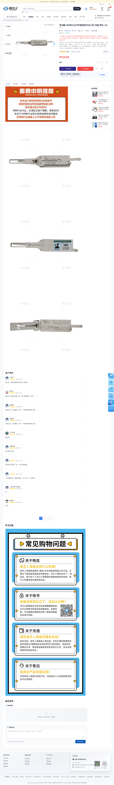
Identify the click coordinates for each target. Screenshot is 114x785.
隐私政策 (5, 763)
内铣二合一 (21, 20)
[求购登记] (111, 396)
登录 (109, 4)
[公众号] (111, 409)
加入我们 (5, 760)
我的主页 (48, 758)
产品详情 (7, 84)
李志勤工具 (67, 30)
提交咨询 (81, 741)
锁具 (23, 12)
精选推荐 (63, 17)
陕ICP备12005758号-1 (58, 782)
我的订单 (48, 761)
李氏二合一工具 (65, 776)
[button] (54, 43)
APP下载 (82, 17)
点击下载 (73, 1)
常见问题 (23, 84)
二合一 (26, 12)
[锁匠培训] (111, 389)
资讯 (75, 17)
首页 (24, 17)
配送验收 (27, 761)
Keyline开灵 (56, 776)
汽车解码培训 (81, 776)
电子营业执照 (84, 782)
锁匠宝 (22, 776)
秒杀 (37, 17)
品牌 (42, 17)
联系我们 (27, 764)
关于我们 (5, 758)
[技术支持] (111, 383)
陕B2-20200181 (76, 782)
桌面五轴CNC (98, 776)
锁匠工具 (9, 20)
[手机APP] (111, 402)
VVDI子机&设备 (47, 776)
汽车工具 (15, 20)
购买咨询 (31, 84)
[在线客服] (111, 376)
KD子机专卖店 (37, 776)
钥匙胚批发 (90, 776)
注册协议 (5, 766)
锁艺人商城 (15, 776)
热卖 (70, 17)
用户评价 (15, 84)
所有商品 (31, 17)
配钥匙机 (73, 776)
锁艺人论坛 (28, 776)
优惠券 (49, 17)
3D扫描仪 (106, 776)
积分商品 (56, 17)
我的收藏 (48, 764)
